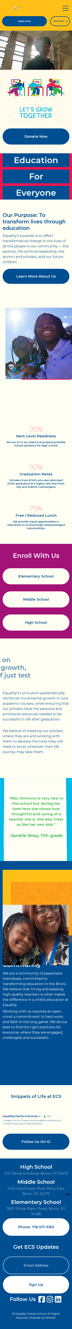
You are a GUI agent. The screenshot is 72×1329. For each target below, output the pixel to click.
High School (36, 622)
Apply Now (24, 21)
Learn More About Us (36, 276)
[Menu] (65, 8)
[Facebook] (41, 1299)
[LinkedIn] (58, 1299)
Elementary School (36, 576)
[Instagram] (50, 1299)
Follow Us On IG (36, 1142)
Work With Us (36, 1095)
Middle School (36, 599)
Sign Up (36, 1285)
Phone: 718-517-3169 (36, 1227)
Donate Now (36, 136)
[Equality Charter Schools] (19, 8)
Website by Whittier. (43, 1317)
